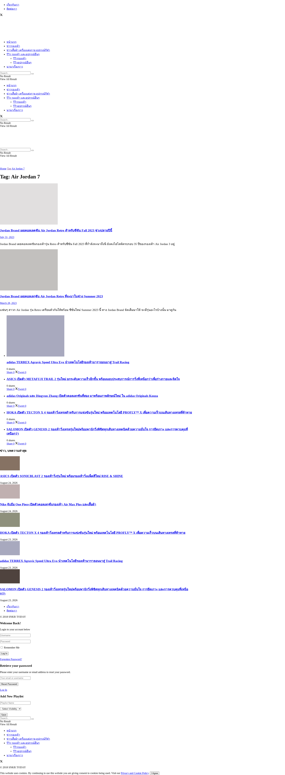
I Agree (154, 773)
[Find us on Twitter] (1, 15)
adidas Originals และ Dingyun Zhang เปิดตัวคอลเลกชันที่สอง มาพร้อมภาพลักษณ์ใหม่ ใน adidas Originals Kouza (82, 396)
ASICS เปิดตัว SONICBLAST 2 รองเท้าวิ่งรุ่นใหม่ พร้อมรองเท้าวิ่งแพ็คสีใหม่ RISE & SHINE (61, 476)
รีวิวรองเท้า (19, 58)
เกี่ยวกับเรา (13, 4)
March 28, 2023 (8, 303)
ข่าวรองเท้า (13, 46)
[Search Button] (32, 73)
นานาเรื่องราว (15, 66)
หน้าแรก (11, 42)
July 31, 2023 (7, 237)
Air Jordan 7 (18, 168)
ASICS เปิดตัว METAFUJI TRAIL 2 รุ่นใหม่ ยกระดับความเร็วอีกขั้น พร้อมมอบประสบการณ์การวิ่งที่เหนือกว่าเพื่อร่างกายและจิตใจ (93, 379)
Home (3, 168)
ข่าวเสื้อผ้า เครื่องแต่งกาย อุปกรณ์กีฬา (28, 50)
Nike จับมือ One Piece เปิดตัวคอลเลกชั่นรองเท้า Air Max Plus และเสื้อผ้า (48, 504)
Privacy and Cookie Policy (135, 773)
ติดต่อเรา (12, 8)
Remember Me (11, 647)
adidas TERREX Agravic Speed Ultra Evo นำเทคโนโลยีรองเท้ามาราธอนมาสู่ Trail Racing (68, 362)
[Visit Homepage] (10, 35)
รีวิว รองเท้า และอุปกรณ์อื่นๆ (23, 54)
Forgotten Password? (11, 659)
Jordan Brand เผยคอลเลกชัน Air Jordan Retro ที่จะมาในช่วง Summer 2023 (51, 296)
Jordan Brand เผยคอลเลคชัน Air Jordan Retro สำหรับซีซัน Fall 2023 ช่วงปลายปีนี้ (56, 230)
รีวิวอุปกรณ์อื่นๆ (22, 62)
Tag (9, 168)
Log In (3, 690)
